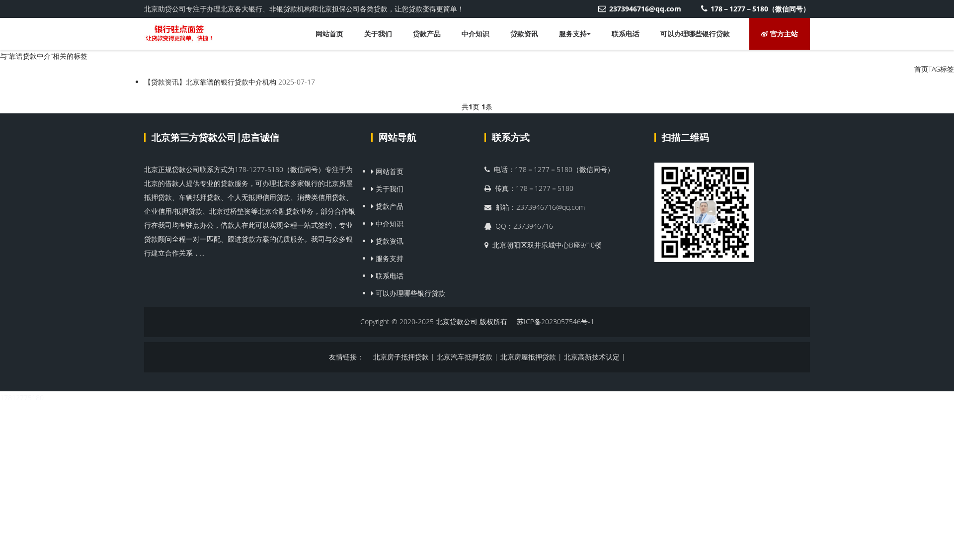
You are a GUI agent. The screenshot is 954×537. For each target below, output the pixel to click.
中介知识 (475, 33)
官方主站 (783, 33)
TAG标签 (941, 69)
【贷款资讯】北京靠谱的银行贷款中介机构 (210, 82)
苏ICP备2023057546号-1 (555, 321)
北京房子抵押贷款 (401, 356)
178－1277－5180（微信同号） (760, 8)
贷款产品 (427, 33)
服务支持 (573, 33)
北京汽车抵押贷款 (464, 356)
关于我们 (378, 33)
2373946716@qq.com (645, 8)
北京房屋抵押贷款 (528, 356)
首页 (921, 69)
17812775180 (22, 397)
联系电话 (625, 33)
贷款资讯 (524, 33)
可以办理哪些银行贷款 (695, 33)
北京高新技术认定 (592, 356)
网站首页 (329, 33)
